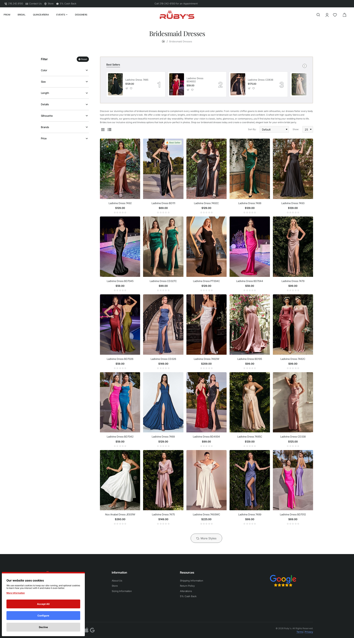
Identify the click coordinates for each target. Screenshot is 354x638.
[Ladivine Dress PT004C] (206, 246)
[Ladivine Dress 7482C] (293, 324)
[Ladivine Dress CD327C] (163, 246)
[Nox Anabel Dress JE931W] (120, 480)
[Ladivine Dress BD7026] (120, 324)
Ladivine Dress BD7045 (120, 281)
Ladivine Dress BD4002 (195, 80)
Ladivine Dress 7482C (292, 358)
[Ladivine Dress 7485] (115, 84)
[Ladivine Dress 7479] (293, 246)
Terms (299, 631)
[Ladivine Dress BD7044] (250, 246)
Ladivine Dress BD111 (163, 203)
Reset (84, 59)
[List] (109, 129)
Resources (187, 572)
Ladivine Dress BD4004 (206, 436)
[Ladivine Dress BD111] (163, 169)
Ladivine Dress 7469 (163, 436)
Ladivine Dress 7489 (249, 514)
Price (44, 138)
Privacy (309, 631)
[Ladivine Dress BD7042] (120, 402)
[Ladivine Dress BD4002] (176, 84)
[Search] (318, 14)
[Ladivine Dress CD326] (163, 324)
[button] (127, 88)
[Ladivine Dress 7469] (163, 402)
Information (119, 572)
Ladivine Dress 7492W (206, 358)
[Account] (327, 14)
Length (45, 92)
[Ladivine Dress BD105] (250, 324)
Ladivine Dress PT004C (206, 281)
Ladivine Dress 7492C (206, 203)
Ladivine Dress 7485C (249, 436)
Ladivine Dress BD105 (249, 358)
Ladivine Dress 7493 (292, 203)
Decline (43, 627)
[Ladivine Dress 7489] (250, 480)
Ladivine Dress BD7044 (249, 281)
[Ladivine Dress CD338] (293, 402)
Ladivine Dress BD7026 (120, 358)
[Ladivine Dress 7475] (163, 480)
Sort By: (252, 129)
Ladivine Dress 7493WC (206, 514)
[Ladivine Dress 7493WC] (206, 480)
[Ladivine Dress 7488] (250, 169)
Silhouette (47, 115)
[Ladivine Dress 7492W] (206, 324)
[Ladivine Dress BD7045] (120, 246)
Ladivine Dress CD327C (163, 281)
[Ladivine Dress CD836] (237, 84)
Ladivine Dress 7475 (163, 514)
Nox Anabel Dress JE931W (120, 514)
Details (45, 104)
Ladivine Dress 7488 (249, 203)
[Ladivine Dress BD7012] (293, 480)
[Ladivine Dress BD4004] (206, 402)
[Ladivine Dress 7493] (293, 169)
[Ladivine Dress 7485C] (299, 84)
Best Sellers (113, 64)
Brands (45, 127)
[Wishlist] (335, 14)
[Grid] (103, 129)
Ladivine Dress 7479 (293, 281)
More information (15, 593)
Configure (43, 615)
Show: (296, 129)
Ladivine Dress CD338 (293, 436)
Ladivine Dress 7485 (136, 79)
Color (44, 70)
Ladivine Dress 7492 (120, 203)
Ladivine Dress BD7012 (293, 514)
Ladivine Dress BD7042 (120, 436)
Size (43, 81)
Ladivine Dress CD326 (163, 358)
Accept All (43, 603)
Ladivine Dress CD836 (260, 79)
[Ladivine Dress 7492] (120, 169)
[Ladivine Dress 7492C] (206, 169)
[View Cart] (344, 14)
